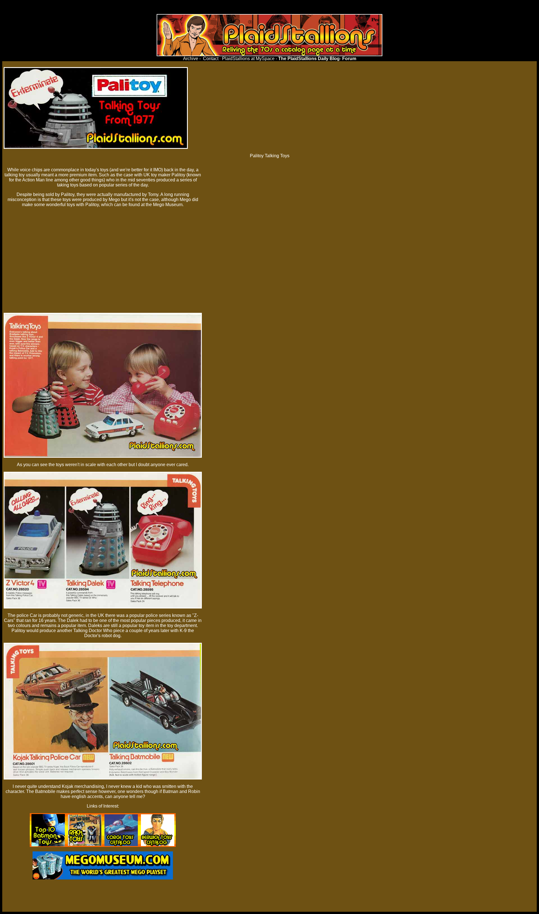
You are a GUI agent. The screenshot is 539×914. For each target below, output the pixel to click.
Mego (114, 199)
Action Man (33, 179)
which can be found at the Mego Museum (141, 204)
